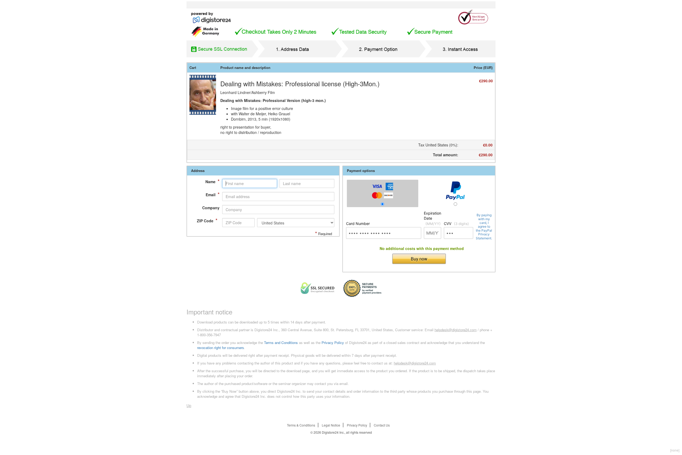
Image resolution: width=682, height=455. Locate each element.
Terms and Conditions (281, 342)
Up (188, 405)
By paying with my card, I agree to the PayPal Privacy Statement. (484, 226)
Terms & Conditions (301, 425)
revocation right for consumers (220, 347)
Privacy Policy (333, 342)
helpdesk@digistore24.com (456, 329)
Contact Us (382, 425)
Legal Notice (331, 425)
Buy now (419, 259)
